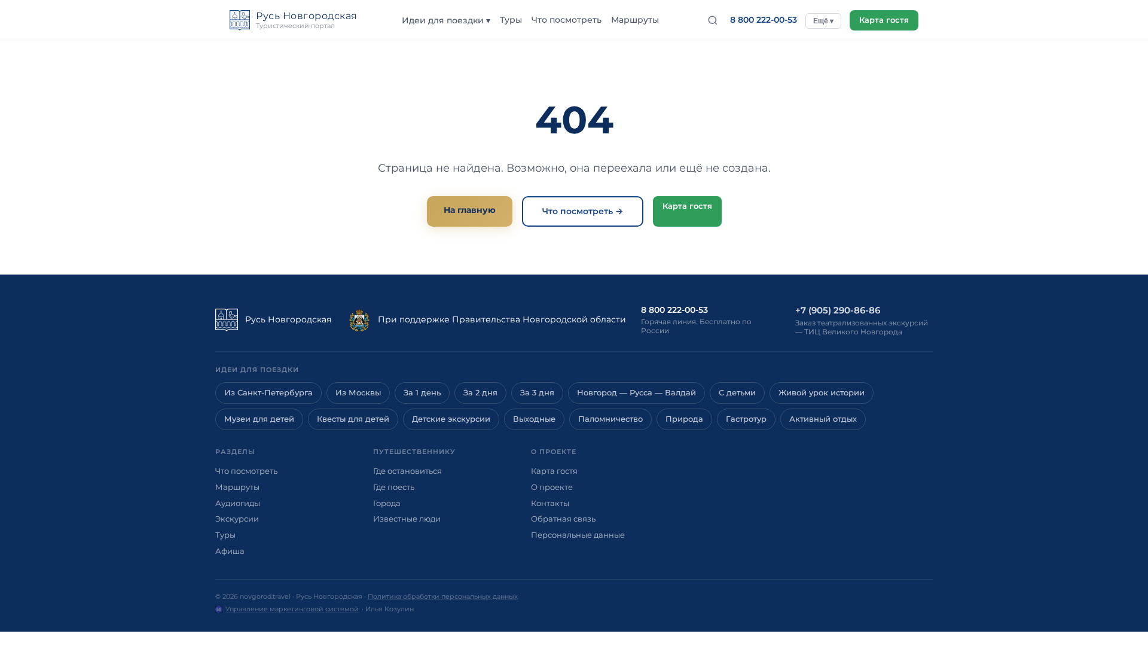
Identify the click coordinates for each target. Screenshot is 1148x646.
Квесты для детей (353, 419)
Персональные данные (578, 535)
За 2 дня (480, 392)
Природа (684, 419)
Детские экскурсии (451, 419)
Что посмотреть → (582, 211)
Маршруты (635, 20)
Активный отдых (823, 419)
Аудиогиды (237, 503)
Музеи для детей (259, 419)
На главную (470, 210)
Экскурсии (237, 518)
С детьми (737, 392)
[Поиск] (713, 20)
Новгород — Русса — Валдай (636, 392)
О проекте (552, 487)
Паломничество (610, 419)
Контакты (550, 503)
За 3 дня (537, 392)
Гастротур (746, 419)
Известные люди (407, 518)
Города (387, 503)
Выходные (534, 419)
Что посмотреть (567, 20)
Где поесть (393, 487)
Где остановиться (407, 471)
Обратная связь (563, 518)
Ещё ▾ (823, 21)
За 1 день (422, 392)
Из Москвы (358, 392)
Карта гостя (884, 20)
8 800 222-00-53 (763, 20)
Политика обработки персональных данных (443, 596)
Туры (511, 20)
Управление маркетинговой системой (292, 609)
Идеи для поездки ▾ (446, 20)
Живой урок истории (821, 392)
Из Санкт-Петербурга (268, 392)
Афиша (230, 551)
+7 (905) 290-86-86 (837, 310)
